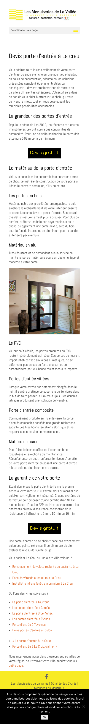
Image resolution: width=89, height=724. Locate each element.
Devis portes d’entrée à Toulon (32, 630)
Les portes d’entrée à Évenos (31, 619)
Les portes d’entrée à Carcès (31, 607)
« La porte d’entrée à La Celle (31, 641)
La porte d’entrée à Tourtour (30, 602)
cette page (16, 665)
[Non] (83, 706)
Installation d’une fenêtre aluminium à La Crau (42, 583)
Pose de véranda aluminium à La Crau (36, 578)
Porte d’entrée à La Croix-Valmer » (34, 646)
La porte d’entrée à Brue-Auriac (32, 613)
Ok (44, 717)
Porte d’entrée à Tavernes (29, 624)
